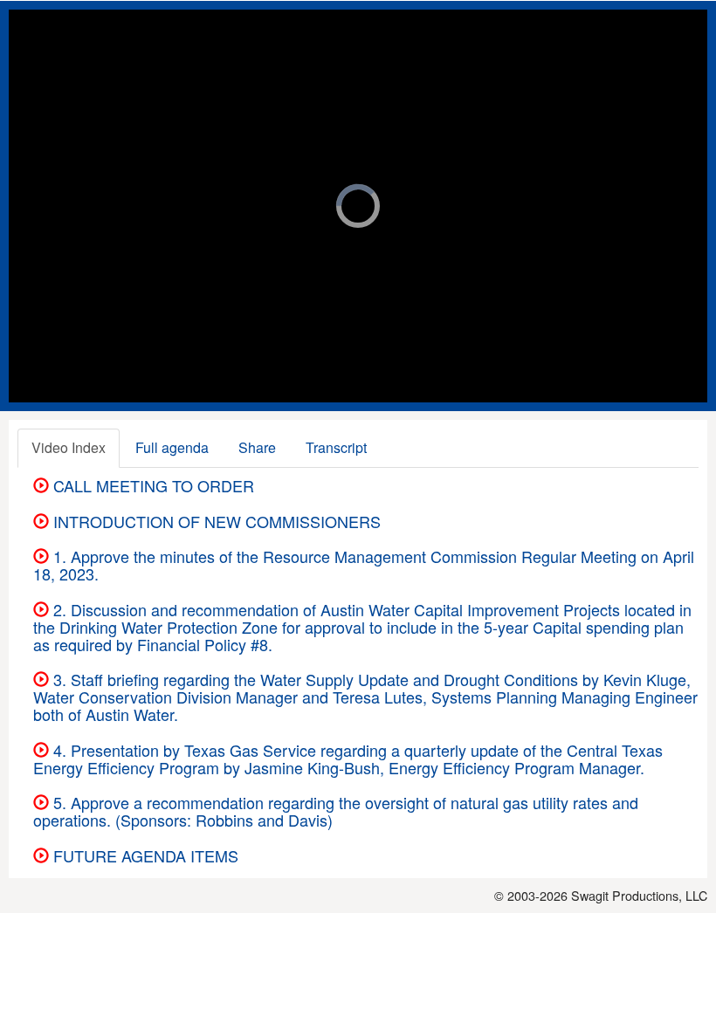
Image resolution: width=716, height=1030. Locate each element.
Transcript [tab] (336, 447)
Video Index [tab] (68, 447)
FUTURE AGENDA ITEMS (143, 855)
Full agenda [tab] (172, 447)
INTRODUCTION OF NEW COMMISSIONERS (215, 521)
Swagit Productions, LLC (639, 895)
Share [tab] (257, 447)
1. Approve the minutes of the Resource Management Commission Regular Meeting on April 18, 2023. (363, 565)
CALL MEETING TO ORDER (151, 485)
